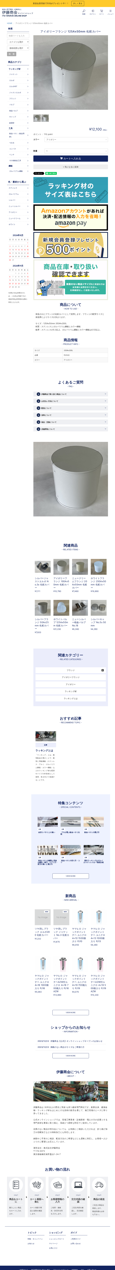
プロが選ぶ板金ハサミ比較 (70, 833)
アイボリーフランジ (71, 677)
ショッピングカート (56, 1239)
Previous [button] (35, 72)
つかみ (11, 143)
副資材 (11, 123)
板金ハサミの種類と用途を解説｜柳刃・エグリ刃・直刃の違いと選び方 (48, 862)
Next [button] (106, 72)
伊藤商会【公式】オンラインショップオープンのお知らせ (76, 1041)
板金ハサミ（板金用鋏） (16, 135)
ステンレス (13, 188)
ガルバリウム (14, 194)
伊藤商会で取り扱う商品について (52, 394)
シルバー (12, 200)
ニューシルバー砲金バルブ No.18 (79, 622)
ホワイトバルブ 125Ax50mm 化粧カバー (60, 622)
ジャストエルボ (15, 92)
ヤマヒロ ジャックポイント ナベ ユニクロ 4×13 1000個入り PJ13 (98, 935)
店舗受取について (46, 429)
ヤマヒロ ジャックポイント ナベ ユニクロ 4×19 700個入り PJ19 (79, 982)
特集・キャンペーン (35, 1239)
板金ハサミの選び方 (91, 832)
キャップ (12, 117)
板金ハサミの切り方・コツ (70, 861)
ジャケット (13, 74)
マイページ (53, 1243)
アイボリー (71, 684)
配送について (44, 408)
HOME (9, 23)
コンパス (12, 149)
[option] (70, 74)
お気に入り (53, 1248)
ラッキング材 (71, 691)
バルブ (11, 104)
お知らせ (31, 1243)
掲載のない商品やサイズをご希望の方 (67, 1047)
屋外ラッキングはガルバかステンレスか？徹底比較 (94, 861)
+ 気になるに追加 (70, 167)
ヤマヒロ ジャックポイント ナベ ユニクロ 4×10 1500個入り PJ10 (79, 935)
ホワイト (12, 224)
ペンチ (11, 155)
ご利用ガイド (76, 1239)
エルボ (11, 80)
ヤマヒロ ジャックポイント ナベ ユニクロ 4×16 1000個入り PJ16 (42, 982)
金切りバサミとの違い (46, 832)
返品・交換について (47, 422)
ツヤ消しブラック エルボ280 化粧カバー (42, 931)
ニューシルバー (14, 206)
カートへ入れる (72, 158)
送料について (44, 415)
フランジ (71, 670)
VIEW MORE (70, 876)
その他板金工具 (15, 160)
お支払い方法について (48, 401)
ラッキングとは (71, 698)
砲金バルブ (13, 111)
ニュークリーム (14, 218)
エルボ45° (13, 86)
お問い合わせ (76, 1243)
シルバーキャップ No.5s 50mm (98, 622)
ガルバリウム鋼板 (16, 171)
